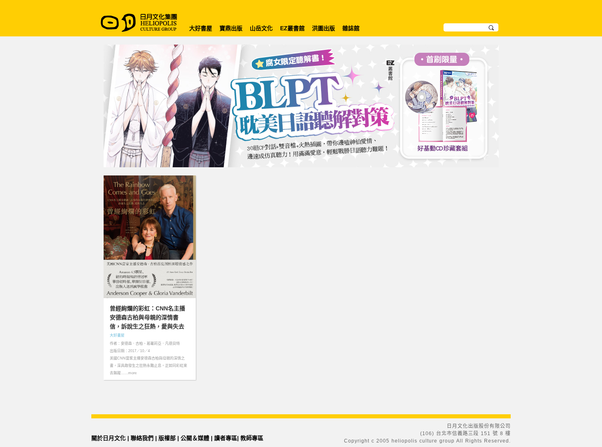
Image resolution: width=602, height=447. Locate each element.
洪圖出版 (323, 28)
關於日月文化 (108, 438)
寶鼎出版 (231, 28)
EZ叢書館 (292, 28)
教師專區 (251, 438)
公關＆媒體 (195, 438)
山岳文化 (261, 28)
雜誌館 (351, 28)
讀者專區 (225, 438)
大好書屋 (200, 28)
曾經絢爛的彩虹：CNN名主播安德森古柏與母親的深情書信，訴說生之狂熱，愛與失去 (147, 317)
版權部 (167, 438)
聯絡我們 (142, 438)
